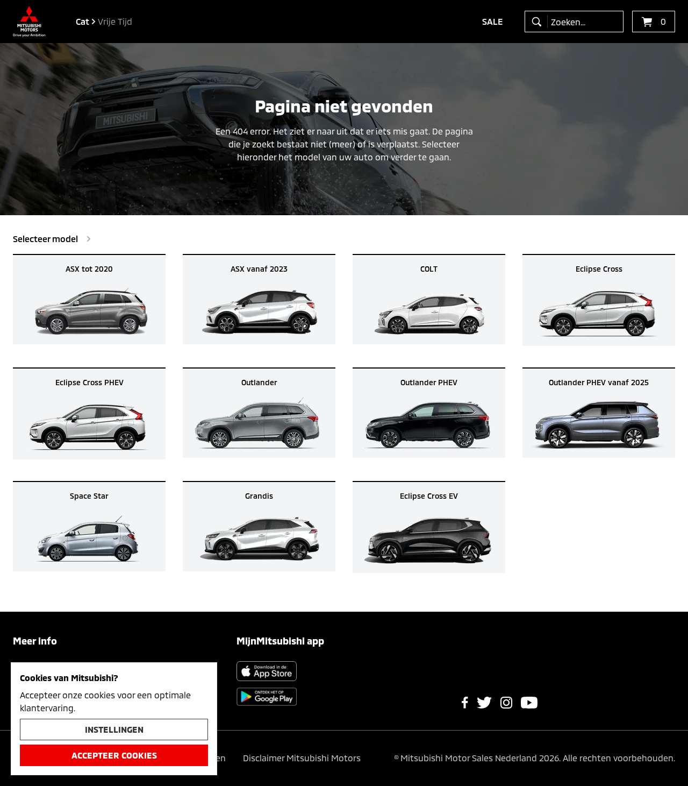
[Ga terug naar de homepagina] (29, 21)
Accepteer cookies (114, 755)
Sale (492, 21)
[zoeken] (539, 21)
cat (82, 21)
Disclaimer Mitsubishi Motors (302, 758)
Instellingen (114, 729)
